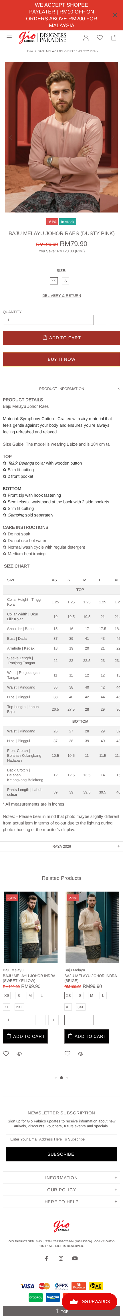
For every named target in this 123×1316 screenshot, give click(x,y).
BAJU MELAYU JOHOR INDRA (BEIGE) (90, 978)
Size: (61, 270)
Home (29, 51)
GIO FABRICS (42, 37)
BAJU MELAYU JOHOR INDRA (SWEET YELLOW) (29, 978)
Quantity (12, 312)
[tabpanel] (30, 983)
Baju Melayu (13, 970)
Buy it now (62, 359)
